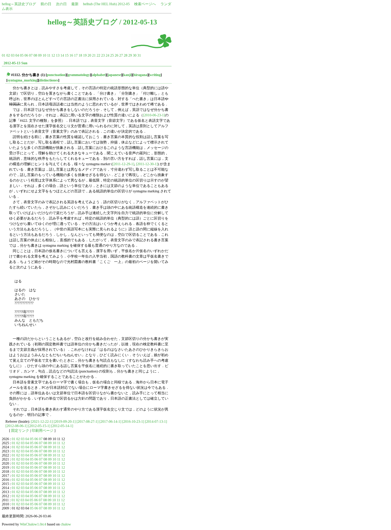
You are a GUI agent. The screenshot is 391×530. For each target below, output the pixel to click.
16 (71, 55)
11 (48, 55)
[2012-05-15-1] (39, 426)
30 (134, 55)
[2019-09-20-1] (65, 421)
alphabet (98, 75)
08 (35, 55)
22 (98, 55)
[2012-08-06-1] (16, 426)
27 (121, 55)
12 (53, 55)
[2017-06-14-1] (110, 421)
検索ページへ (145, 4)
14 (62, 55)
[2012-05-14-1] (62, 426)
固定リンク (20, 430)
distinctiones (48, 80)
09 (40, 55)
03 (12, 55)
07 (31, 55)
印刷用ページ (42, 430)
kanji (127, 75)
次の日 (61, 4)
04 (17, 55)
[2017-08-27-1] (87, 421)
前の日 (46, 4)
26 (116, 55)
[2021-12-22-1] (42, 421)
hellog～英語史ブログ (19, 4)
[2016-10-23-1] (133, 421)
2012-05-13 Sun (15, 63)
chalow (66, 524)
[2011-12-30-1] (147, 164)
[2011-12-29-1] (123, 164)
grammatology (79, 75)
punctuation (56, 75)
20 (89, 55)
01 (3, 55)
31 (139, 55)
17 (76, 55)
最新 (75, 4)
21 (94, 55)
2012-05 (124, 4)
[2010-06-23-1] (154, 115)
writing (155, 75)
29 (130, 55)
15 (67, 55)
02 (8, 55)
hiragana (140, 75)
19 (85, 55)
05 (22, 55)
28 (125, 55)
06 (26, 55)
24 (107, 55)
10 (44, 55)
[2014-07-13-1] (156, 421)
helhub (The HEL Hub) (100, 4)
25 (112, 55)
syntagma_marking (22, 80)
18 (80, 55)
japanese (114, 75)
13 (58, 55)
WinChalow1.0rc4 (33, 524)
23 (103, 55)
